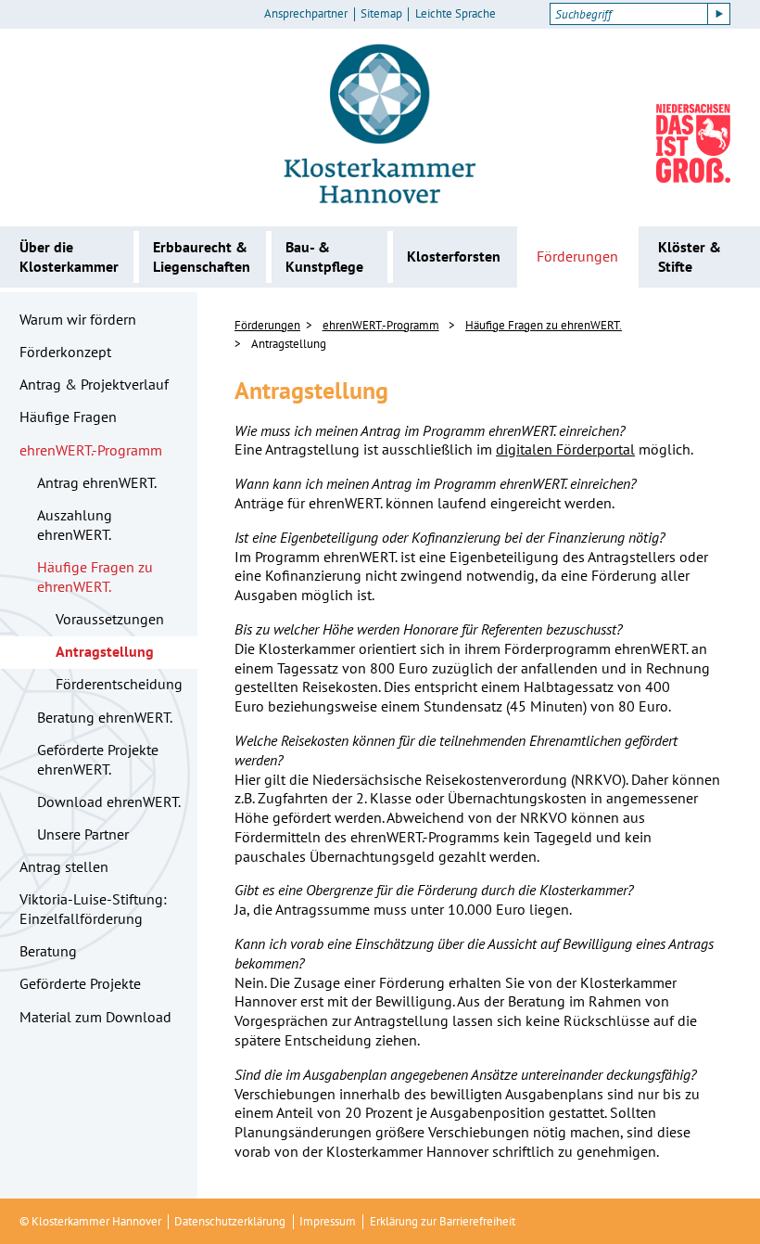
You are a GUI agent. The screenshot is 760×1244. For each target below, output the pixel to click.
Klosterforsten (453, 256)
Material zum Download (95, 1016)
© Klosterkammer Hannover (90, 1221)
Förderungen (577, 256)
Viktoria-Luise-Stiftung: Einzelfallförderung (93, 909)
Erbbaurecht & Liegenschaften (201, 256)
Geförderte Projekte (80, 983)
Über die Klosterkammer (69, 256)
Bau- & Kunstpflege (324, 256)
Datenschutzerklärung (229, 1221)
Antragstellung (105, 651)
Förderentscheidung (119, 683)
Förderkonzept (65, 351)
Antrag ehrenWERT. (97, 482)
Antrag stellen (63, 866)
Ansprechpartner (306, 13)
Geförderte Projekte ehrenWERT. (97, 759)
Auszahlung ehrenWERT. (74, 525)
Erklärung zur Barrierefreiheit (442, 1221)
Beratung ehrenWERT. (104, 717)
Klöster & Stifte (689, 256)
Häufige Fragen (68, 416)
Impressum (327, 1221)
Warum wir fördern (77, 319)
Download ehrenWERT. (109, 801)
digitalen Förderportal (565, 449)
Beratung (48, 951)
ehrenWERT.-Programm (90, 450)
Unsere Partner (83, 834)
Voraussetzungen (110, 618)
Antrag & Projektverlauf (94, 384)
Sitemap (381, 13)
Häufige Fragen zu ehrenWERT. (95, 577)
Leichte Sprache (455, 13)
